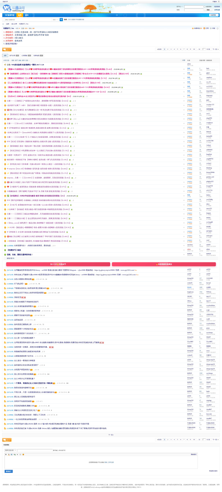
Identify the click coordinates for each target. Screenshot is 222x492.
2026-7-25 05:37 (211, 352)
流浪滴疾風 (209, 109)
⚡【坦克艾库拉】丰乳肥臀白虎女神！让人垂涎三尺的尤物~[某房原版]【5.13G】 (38, 151)
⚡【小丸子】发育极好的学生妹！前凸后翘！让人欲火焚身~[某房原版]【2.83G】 (38, 205)
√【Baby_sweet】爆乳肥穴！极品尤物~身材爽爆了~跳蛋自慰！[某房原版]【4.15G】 (39, 223)
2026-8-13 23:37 (211, 307)
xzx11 (208, 113)
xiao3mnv (190, 245)
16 (200, 91)
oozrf (207, 240)
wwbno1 (208, 163)
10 (194, 49)
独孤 (188, 68)
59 (45, 356)
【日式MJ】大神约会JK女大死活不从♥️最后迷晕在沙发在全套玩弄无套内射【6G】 (39, 96)
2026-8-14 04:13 (211, 298)
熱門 (16, 60)
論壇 (19, 15)
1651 (200, 382)
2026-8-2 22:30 (210, 338)
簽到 (26, 15)
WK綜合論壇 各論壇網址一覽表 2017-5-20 (27, 65)
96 (39, 284)
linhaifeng (209, 168)
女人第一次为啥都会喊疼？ (24, 338)
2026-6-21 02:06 (211, 429)
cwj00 (208, 319)
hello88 (208, 226)
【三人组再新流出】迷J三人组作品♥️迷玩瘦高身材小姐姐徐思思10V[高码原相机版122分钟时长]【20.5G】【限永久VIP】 (54, 83)
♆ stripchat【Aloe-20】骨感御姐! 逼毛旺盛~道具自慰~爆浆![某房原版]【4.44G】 (37, 169)
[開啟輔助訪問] (209, 2)
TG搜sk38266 (191, 423)
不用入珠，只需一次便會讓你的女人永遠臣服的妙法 (34, 392)
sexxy (208, 350)
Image (12, 454)
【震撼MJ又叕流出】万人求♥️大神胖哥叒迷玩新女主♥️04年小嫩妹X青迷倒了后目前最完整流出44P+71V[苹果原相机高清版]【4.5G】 (58, 87)
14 (200, 172)
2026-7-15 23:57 (211, 388)
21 (200, 118)
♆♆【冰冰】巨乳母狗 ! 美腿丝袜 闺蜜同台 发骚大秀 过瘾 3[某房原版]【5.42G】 (37, 141)
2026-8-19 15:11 (211, 293)
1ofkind (208, 145)
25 (200, 100)
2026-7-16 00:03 (211, 384)
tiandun (208, 217)
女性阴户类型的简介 (22, 370)
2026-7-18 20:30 (211, 361)
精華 (23, 60)
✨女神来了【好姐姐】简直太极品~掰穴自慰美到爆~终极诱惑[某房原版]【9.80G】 (38, 209)
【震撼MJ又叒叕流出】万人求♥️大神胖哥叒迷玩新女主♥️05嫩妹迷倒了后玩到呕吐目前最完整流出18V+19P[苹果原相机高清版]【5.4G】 (60, 69)
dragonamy (209, 95)
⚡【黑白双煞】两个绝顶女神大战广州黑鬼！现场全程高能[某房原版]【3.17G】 (38, 173)
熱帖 (19, 60)
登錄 (105, 462)
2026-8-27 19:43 (211, 92)
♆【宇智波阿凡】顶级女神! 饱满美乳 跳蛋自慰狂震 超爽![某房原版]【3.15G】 (37, 128)
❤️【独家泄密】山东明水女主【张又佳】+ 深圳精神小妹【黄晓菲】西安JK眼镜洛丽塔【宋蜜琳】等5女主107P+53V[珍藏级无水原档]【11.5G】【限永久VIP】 (68, 74)
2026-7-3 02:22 (210, 411)
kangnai (208, 213)
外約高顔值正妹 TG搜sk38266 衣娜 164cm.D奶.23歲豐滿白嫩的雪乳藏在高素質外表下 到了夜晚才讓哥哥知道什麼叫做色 (60, 428)
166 (67, 383)
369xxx (189, 301)
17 (200, 159)
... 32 (198, 49)
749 (200, 418)
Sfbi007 (208, 337)
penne (208, 328)
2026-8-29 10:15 (211, 83)
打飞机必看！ (19, 284)
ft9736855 (209, 231)
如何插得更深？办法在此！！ (25, 333)
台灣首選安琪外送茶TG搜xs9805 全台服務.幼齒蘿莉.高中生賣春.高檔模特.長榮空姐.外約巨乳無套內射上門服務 (56, 342)
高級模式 (193, 454)
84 (48, 406)
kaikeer (208, 195)
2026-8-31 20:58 (211, 74)
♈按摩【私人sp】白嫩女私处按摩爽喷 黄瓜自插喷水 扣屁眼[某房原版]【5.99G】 (38, 119)
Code (20, 454)
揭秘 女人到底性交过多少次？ (25, 410)
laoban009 (209, 136)
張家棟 (189, 346)
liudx (207, 68)
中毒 (207, 127)
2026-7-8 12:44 (210, 397)
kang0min (209, 154)
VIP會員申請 (9, 15)
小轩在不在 (209, 314)
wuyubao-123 (210, 104)
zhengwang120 (210, 360)
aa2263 (189, 269)
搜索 (54, 20)
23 (200, 104)
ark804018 (209, 150)
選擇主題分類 (9, 450)
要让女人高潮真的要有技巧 (24, 397)
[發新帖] (6, 49)
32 (200, 364)
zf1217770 (209, 190)
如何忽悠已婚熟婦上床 (23, 324)
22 (200, 109)
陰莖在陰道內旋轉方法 (23, 388)
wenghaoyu (209, 122)
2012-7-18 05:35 (211, 251)
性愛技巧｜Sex (23, 24)
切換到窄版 (218, 2)
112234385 (209, 278)
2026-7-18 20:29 (211, 366)
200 (200, 310)
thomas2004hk (210, 172)
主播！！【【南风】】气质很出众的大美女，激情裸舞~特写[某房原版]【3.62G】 (38, 101)
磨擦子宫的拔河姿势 (22, 315)
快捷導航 (213, 15)
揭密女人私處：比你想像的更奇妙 (27, 311)
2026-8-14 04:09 (211, 302)
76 (200, 414)
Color (9, 454)
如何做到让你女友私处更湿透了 (26, 365)
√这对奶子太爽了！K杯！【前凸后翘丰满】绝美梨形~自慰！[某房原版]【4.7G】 (38, 105)
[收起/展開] (218, 28)
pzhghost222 (209, 181)
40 (46, 388)
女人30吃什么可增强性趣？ (24, 379)
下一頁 (215, 49)
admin (189, 64)
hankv (208, 391)
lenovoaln (209, 414)
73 (200, 314)
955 (200, 283)
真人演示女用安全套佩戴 (23, 374)
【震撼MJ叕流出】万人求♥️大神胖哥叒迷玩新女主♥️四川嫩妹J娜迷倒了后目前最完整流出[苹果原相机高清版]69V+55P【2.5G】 (56, 92)
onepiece (189, 100)
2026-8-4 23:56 (210, 334)
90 (68, 392)
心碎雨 (208, 287)
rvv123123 (209, 86)
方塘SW (208, 355)
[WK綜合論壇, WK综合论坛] (13, 11)
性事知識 (38, 55)
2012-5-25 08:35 (211, 255)
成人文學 (14, 24)
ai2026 (189, 360)
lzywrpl (208, 283)
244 (200, 319)
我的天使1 (190, 319)
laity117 (208, 296)
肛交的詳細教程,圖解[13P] (24, 406)
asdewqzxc (209, 235)
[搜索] (61, 19)
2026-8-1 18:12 (210, 343)
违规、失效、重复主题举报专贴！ (20, 255)
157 (59, 293)
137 (200, 278)
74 (200, 409)
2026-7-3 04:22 (210, 406)
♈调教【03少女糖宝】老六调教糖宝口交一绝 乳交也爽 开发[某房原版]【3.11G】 (38, 110)
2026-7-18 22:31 (211, 357)
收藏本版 (198, 28)
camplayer (209, 77)
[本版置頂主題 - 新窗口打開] (5, 246)
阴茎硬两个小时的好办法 (23, 329)
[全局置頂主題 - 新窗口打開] (5, 70)
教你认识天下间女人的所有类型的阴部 (29, 293)
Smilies (23, 454)
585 (200, 355)
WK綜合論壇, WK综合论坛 (3, 24)
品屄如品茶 (18, 320)
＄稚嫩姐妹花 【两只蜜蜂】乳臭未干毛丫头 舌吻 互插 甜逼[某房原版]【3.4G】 (37, 191)
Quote (17, 454)
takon (207, 204)
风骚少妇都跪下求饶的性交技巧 (26, 302)
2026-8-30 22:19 (211, 79)
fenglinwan (190, 292)
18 (200, 150)
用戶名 (179, 6)
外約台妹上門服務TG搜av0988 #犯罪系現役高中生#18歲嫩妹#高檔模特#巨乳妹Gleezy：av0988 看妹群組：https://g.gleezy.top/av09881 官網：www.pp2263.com (75, 275)
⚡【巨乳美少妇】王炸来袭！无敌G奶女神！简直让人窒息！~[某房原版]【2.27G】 (39, 164)
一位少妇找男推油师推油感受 (25, 419)
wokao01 (189, 283)
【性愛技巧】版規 (14, 250)
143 (48, 329)
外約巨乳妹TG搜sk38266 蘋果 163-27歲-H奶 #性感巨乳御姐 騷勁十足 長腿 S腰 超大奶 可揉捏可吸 (51, 424)
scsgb (208, 310)
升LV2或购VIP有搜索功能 (76, 19)
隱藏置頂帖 (184, 69)
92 (200, 332)
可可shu (208, 292)
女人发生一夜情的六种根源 (24, 360)
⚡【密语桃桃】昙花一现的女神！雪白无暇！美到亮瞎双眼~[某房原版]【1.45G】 (38, 146)
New (135, 270)
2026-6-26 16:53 (211, 420)
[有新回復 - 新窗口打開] (5, 271)
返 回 (159, 49)
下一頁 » (111, 435)
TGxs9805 (190, 341)
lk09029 (189, 254)
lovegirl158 (209, 186)
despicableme (210, 91)
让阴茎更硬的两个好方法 (23, 356)
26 (200, 350)
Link (14, 454)
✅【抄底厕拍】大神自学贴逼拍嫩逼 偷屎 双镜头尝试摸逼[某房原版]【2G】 (36, 196)
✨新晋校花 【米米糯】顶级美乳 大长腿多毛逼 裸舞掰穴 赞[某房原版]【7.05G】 (38, 241)
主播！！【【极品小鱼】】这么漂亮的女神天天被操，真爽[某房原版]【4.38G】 (37, 218)
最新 (13, 60)
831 (200, 405)
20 (200, 127)
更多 (26, 60)
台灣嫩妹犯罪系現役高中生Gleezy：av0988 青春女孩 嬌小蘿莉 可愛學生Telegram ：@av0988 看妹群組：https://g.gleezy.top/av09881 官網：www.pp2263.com (74, 270)
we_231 (208, 82)
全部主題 (6, 60)
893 (200, 391)
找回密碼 (217, 6)
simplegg (208, 400)
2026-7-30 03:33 (211, 347)
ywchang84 (209, 222)
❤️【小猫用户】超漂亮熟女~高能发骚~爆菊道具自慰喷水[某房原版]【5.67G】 (37, 187)
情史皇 (189, 287)
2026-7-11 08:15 (211, 393)
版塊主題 (9, 258)
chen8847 (209, 405)
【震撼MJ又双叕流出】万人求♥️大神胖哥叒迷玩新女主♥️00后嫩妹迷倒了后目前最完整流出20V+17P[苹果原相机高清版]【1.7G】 (57, 78)
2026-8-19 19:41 (211, 289)
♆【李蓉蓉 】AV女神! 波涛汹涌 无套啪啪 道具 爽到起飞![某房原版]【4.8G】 (36, 232)
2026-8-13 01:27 (211, 311)
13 (200, 82)
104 (200, 305)
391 (200, 387)
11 (48, 306)
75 (48, 419)
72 (43, 324)
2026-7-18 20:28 (211, 370)
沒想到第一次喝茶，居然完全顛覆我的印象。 (31, 347)
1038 (200, 373)
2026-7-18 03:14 (211, 375)
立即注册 (217, 10)
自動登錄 (208, 6)
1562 (200, 292)
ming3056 (209, 118)
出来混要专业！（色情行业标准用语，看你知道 (32, 245)
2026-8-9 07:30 (210, 329)
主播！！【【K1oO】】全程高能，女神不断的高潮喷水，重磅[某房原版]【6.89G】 (39, 123)
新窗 (183, 60)
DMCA (139, 487)
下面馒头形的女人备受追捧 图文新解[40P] (30, 288)
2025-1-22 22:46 (211, 246)
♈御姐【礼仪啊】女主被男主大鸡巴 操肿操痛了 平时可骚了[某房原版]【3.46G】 (38, 236)
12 (200, 190)
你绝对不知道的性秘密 (23, 401)
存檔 (213, 28)
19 (200, 132)
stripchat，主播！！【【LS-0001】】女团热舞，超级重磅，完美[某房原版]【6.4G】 (39, 178)
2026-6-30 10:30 (211, 415)
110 (61, 288)
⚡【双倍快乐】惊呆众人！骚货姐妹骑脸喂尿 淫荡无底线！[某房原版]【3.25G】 (38, 114)
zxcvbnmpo (209, 332)
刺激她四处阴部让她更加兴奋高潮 (27, 351)
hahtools (208, 132)
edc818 (208, 245)
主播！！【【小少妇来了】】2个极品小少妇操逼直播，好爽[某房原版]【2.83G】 (38, 137)
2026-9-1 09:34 (210, 70)
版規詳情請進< (12, 44)
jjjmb (207, 100)
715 (200, 323)
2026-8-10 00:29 (211, 325)
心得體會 (26, 55)
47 (200, 400)
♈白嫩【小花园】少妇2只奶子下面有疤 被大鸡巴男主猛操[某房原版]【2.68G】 (37, 182)
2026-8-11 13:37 (211, 320)
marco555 (209, 208)
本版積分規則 (213, 471)
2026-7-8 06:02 (210, 402)
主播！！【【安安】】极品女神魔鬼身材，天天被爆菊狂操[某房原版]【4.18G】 (37, 214)
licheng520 (190, 278)
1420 (200, 328)
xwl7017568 (209, 141)
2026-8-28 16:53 (211, 88)
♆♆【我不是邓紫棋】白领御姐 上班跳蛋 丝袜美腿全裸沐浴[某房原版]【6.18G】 (38, 200)
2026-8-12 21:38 (211, 316)
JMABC (189, 296)
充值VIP (5, 1)
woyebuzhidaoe (210, 305)
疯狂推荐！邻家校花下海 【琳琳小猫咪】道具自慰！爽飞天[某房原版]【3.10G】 (38, 160)
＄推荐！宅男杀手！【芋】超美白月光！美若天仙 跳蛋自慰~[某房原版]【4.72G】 (38, 155)
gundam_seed (210, 177)
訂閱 (207, 28)
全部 (5, 55)
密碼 (178, 10)
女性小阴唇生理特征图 (23, 279)
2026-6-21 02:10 (211, 424)
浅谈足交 (17, 297)
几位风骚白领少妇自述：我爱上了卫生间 (29, 415)
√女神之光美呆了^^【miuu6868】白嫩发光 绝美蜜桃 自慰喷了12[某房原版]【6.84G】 (39, 132)
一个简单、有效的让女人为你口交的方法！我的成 (33, 383)
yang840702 (209, 159)
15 (200, 163)
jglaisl (208, 73)
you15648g (209, 199)
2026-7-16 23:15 (211, 379)
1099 (200, 287)
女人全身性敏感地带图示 (23, 306)
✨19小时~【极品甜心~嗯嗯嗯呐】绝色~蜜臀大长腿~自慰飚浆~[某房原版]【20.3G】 (39, 227)
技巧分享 (14, 55)
